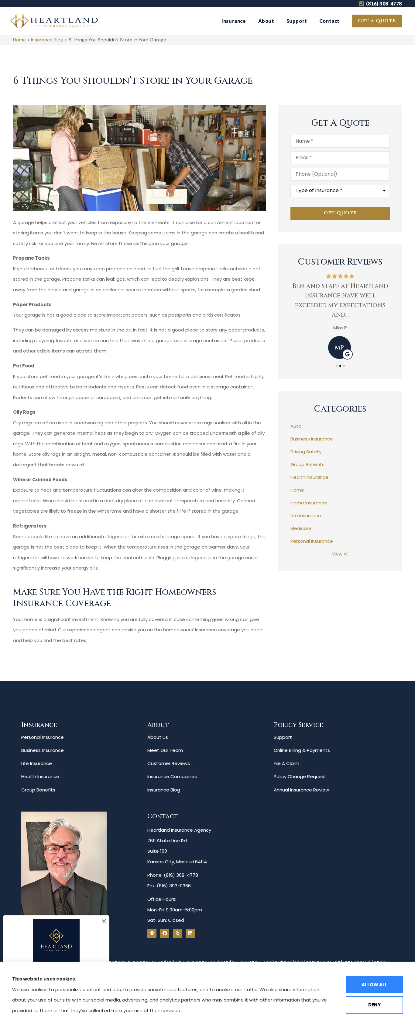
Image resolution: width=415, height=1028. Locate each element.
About (266, 21)
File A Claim (286, 763)
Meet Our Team (165, 750)
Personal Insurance (42, 737)
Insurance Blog (47, 40)
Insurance (233, 21)
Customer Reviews (168, 763)
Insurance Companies (172, 776)
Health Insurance (40, 776)
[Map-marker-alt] (151, 933)
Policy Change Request (300, 776)
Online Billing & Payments (302, 750)
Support (296, 21)
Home (19, 40)
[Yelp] (177, 933)
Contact (329, 21)
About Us (157, 737)
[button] (337, 366)
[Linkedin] (190, 933)
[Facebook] (164, 933)
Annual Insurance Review (301, 790)
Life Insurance (36, 763)
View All (340, 554)
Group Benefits (38, 790)
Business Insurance (42, 750)
